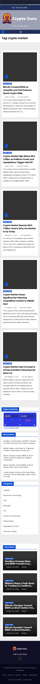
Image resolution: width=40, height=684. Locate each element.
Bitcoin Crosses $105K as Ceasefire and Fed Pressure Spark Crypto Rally (17, 90)
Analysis (6, 490)
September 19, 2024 (12, 377)
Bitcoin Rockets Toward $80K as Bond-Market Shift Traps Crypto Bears (18, 630)
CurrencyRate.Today (11, 428)
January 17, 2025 (11, 235)
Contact (24, 675)
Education (7, 506)
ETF (5, 511)
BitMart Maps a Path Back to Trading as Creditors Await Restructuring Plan (19, 586)
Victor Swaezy (23, 97)
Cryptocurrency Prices (32, 4)
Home (4, 675)
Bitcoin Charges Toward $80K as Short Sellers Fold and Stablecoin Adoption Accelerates (18, 458)
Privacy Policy (27, 679)
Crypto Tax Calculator (15, 679)
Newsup (31, 667)
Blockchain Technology (12, 495)
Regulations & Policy (11, 526)
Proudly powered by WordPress (13, 667)
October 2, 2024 (11, 307)
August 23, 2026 (12, 567)
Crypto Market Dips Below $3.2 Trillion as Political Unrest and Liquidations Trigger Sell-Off (19, 159)
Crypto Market (33, 675)
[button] (37, 32)
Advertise (18, 675)
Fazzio (24, 567)
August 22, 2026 (12, 589)
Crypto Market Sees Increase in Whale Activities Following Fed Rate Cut (19, 370)
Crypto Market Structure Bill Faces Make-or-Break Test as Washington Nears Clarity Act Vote (19, 474)
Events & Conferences (11, 516)
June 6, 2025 (9, 166)
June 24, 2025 (10, 97)
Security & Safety (10, 531)
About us (10, 675)
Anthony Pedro (23, 166)
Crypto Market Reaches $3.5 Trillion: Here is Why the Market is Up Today (19, 228)
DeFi (5, 500)
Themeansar (20, 670)
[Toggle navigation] (20, 32)
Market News (7, 83)
